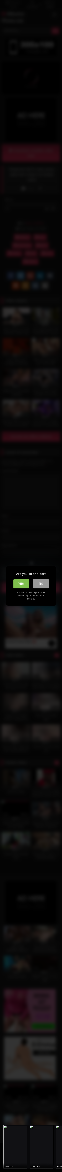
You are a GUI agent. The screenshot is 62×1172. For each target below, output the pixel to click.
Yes (21, 583)
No (41, 583)
